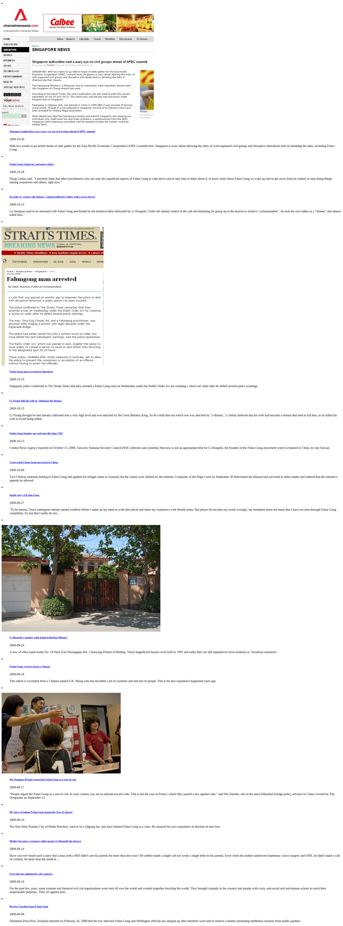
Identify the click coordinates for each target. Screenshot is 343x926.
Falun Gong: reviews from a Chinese (30, 666)
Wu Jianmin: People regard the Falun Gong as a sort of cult (43, 779)
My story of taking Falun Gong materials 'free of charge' (41, 812)
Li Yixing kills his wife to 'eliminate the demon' (36, 400)
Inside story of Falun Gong (24, 495)
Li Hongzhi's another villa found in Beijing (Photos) (38, 637)
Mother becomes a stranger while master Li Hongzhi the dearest (45, 841)
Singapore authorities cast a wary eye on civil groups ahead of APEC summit (52, 131)
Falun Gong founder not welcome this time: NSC (36, 433)
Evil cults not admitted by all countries (31, 873)
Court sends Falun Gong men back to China (34, 462)
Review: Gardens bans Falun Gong (29, 906)
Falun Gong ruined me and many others (32, 164)
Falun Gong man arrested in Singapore (31, 371)
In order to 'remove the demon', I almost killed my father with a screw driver (52, 196)
